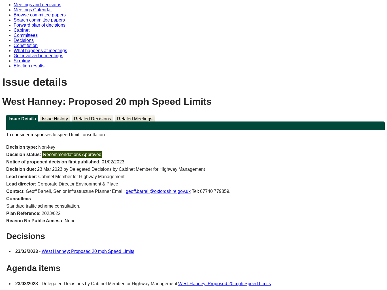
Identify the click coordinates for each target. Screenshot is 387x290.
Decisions (24, 40)
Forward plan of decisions (39, 25)
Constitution (26, 45)
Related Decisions (92, 118)
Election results (29, 65)
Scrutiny (22, 60)
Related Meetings (134, 118)
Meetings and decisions (37, 4)
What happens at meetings (40, 50)
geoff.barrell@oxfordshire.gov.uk (158, 191)
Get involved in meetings (38, 55)
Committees (26, 35)
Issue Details (22, 118)
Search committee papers (39, 20)
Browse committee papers (40, 14)
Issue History (55, 118)
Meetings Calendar (33, 9)
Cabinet (21, 30)
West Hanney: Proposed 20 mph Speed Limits (88, 251)
